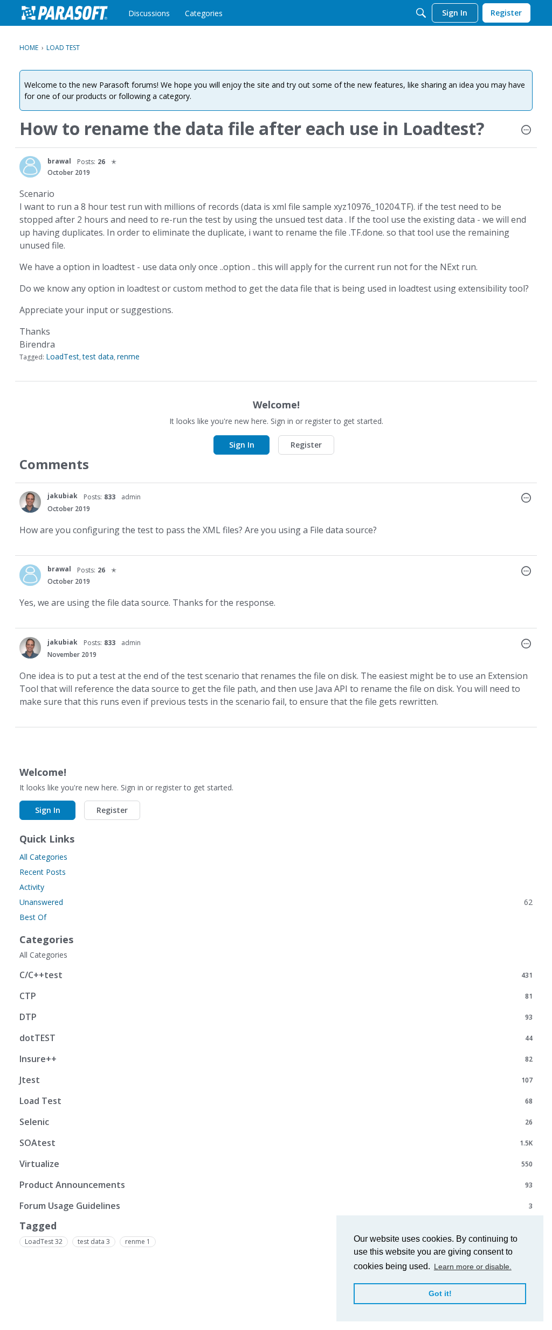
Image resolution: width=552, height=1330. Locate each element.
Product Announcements (276, 1184)
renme (128, 356)
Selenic (276, 1121)
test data (98, 356)
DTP (276, 1016)
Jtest (276, 1079)
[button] (526, 131)
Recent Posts (42, 872)
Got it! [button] (440, 1293)
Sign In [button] (241, 445)
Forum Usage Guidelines (276, 1205)
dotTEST (276, 1037)
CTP (276, 995)
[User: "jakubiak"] (30, 502)
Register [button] (306, 445)
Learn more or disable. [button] (473, 1266)
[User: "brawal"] (30, 167)
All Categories (43, 857)
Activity (31, 887)
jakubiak (62, 495)
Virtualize (276, 1163)
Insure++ (276, 1058)
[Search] (421, 13)
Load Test (276, 1100)
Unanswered (276, 902)
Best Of (32, 917)
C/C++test (276, 974)
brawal (59, 161)
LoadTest (62, 356)
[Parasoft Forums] (65, 13)
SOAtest (276, 1142)
